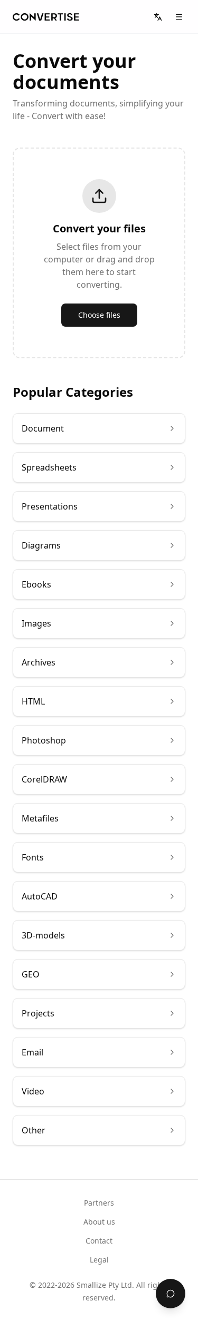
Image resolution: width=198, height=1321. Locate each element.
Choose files (99, 315)
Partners (99, 1203)
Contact (99, 1241)
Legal (99, 1260)
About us (99, 1222)
